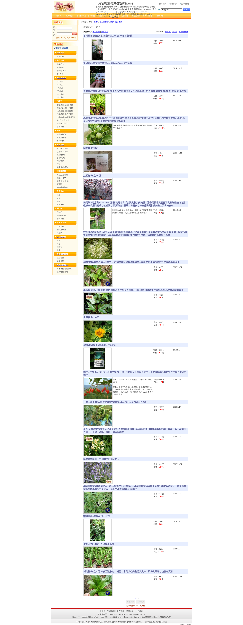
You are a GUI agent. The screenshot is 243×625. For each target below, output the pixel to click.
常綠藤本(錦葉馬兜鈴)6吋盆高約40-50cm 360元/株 (107, 63)
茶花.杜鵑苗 (61, 178)
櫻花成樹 (60, 219)
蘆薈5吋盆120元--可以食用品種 (98, 544)
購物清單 (174, 4)
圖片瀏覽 (96, 32)
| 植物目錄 (101, 16)
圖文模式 (104, 32)
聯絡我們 (162, 4)
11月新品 (60, 94)
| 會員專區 (112, 16)
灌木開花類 (104, 22)
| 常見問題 (123, 16)
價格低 (174, 32)
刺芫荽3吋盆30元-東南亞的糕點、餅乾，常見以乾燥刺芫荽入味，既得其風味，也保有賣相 (128, 571)
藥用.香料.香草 (62, 181)
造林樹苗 (60, 141)
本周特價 (60, 56)
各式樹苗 (60, 67)
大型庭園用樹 (62, 148)
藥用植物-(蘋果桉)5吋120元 (96, 516)
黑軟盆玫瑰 (61, 230)
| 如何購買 (80, 16)
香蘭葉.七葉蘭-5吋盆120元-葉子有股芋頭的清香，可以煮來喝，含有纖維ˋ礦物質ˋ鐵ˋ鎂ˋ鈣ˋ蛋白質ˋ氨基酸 (134, 91)
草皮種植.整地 (62, 272)
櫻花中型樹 (61, 215)
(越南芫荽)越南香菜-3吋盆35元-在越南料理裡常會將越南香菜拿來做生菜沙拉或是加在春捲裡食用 (131, 262)
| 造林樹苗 (90, 16)
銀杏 (58, 250)
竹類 (58, 164)
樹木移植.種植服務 (64, 269)
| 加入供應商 (146, 16)
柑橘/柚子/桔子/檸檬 (65, 108)
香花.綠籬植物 (62, 175)
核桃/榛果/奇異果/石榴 (66, 117)
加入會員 (67, 38)
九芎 (58, 244)
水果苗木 (60, 64)
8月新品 (60, 81)
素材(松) (60, 74)
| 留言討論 (135, 16)
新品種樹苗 (61, 134)
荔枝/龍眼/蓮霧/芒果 (65, 105)
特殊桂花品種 (62, 187)
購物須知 (59, 38)
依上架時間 (183, 32)
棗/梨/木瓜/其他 (63, 120)
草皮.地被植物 (62, 167)
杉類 (58, 201)
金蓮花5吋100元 (91, 317)
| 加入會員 (68, 16)
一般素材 (60, 204)
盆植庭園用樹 (62, 152)
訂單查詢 (185, 4)
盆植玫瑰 (60, 226)
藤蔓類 (59, 184)
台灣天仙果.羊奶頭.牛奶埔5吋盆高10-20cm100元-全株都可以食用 (115, 402)
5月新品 (60, 88)
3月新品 (60, 91)
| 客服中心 (159, 16)
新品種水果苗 (62, 123)
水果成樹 (60, 127)
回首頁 (102, 611)
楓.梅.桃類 (61, 155)
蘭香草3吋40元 (90, 148)
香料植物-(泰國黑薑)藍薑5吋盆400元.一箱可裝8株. (108, 35)
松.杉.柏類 (61, 158)
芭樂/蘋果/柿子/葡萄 (65, 114)
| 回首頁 (57, 16)
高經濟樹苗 (61, 137)
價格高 (168, 32)
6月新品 (60, 85)
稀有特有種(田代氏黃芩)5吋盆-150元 (101, 459)
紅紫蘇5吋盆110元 (92, 175)
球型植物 (60, 161)
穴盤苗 (59, 233)
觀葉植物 (60, 258)
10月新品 (60, 97)
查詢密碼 (74, 38)
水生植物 (60, 261)
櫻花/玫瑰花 (61, 71)
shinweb (189, 624)
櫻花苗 (59, 212)
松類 (58, 195)
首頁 (96, 22)
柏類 (58, 198)
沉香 (58, 240)
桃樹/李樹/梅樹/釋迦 (65, 111)
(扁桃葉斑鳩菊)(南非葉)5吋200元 (99, 345)
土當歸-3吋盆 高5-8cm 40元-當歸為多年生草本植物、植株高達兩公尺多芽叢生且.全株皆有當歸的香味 (133, 290)
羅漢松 (59, 247)
